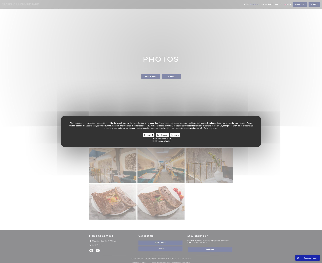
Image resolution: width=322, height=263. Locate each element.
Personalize (175, 135)
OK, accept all (148, 135)
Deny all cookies (162, 135)
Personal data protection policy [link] (162, 138)
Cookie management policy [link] (161, 141)
